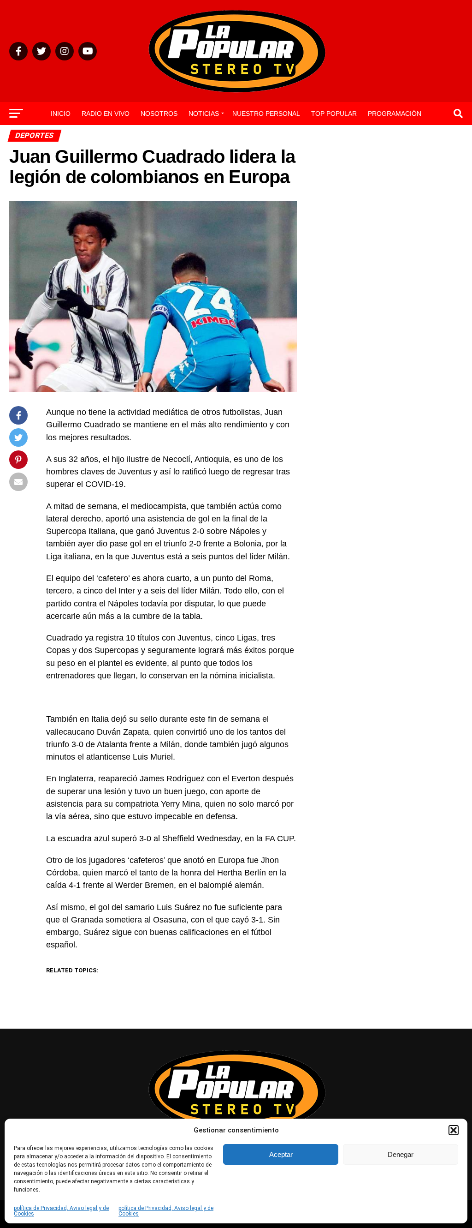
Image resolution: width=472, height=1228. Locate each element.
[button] (453, 1130)
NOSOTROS (159, 113)
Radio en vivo (106, 113)
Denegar (400, 1154)
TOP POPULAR (334, 113)
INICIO (61, 113)
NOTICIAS (204, 113)
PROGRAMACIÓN (394, 113)
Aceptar (281, 1154)
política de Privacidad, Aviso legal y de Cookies (61, 1210)
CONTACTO (236, 138)
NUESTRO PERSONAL (266, 113)
